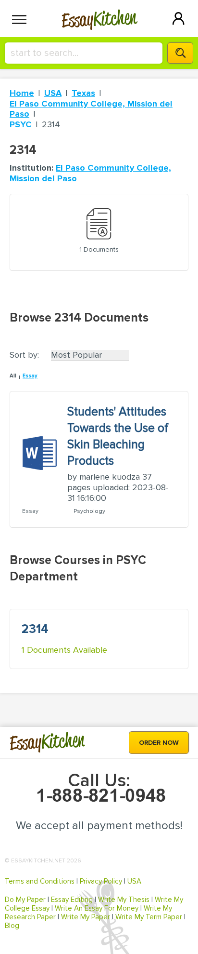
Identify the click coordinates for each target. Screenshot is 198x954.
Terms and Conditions (39, 881)
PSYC (21, 124)
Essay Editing (72, 899)
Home (22, 93)
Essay (30, 376)
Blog (12, 925)
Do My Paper (25, 899)
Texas (83, 93)
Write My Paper (85, 917)
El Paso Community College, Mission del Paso (91, 109)
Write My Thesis (123, 899)
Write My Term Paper (148, 917)
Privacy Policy (101, 881)
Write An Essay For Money (96, 908)
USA (53, 93)
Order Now (159, 743)
